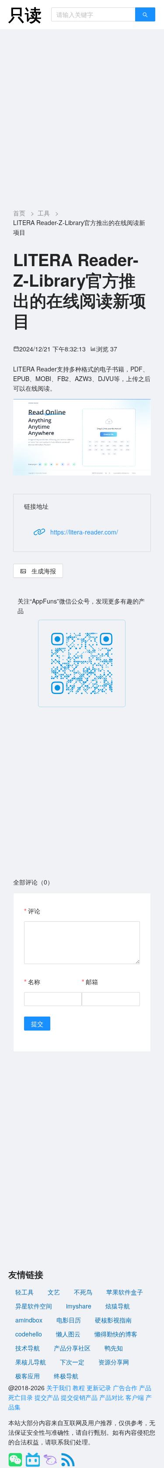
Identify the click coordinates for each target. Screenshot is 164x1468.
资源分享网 (113, 1361)
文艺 (54, 1292)
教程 (79, 1387)
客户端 (135, 1397)
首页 (19, 212)
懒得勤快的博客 (115, 1333)
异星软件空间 (33, 1305)
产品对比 (111, 1397)
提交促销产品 (79, 1397)
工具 (44, 212)
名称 (34, 981)
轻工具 (24, 1292)
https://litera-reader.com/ (84, 532)
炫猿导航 (117, 1305)
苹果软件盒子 (124, 1292)
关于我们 (58, 1387)
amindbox (28, 1319)
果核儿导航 (30, 1361)
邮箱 (92, 981)
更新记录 (99, 1387)
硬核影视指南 (113, 1319)
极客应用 (27, 1375)
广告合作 (125, 1387)
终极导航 (66, 1375)
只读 (25, 14)
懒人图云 (68, 1333)
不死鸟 (83, 1292)
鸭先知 (114, 1347)
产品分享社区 (72, 1347)
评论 (34, 910)
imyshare (78, 1305)
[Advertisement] (82, 116)
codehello (28, 1333)
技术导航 (27, 1347)
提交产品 (47, 1397)
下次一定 (72, 1361)
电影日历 (68, 1319)
